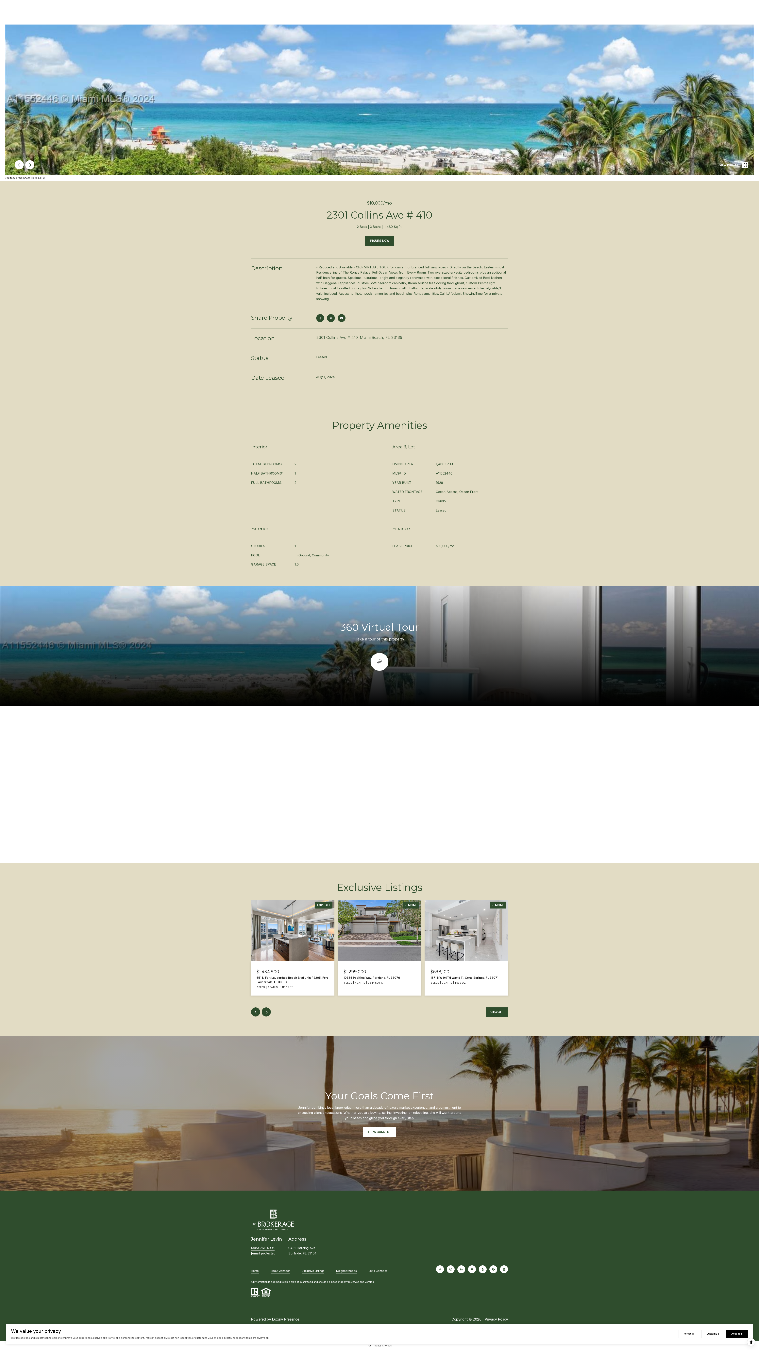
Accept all (737, 1333)
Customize (712, 1333)
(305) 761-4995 (263, 1248)
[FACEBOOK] (440, 1269)
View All (496, 1012)
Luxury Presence (285, 1319)
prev (19, 164)
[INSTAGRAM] (451, 1269)
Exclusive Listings (313, 1270)
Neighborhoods (346, 1270)
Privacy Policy (496, 1319)
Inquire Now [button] (379, 240)
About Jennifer (280, 1270)
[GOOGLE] (493, 1269)
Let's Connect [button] (379, 1132)
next (29, 164)
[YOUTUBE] (472, 1269)
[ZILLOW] (504, 1269)
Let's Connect (378, 1270)
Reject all (688, 1333)
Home (255, 1270)
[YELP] (483, 1269)
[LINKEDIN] (461, 1269)
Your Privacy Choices (379, 1345)
